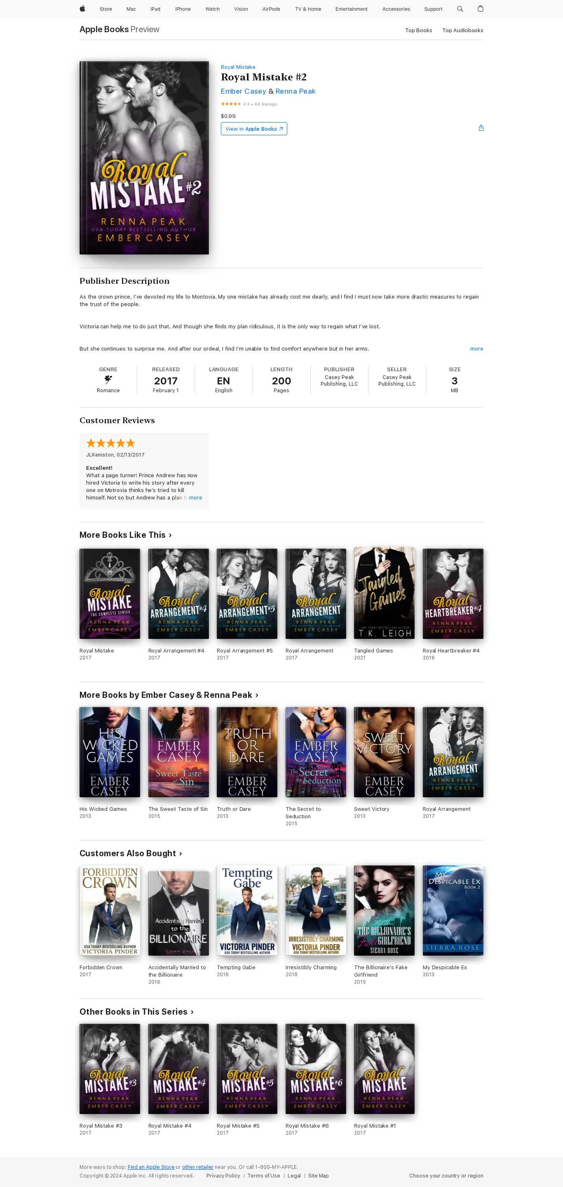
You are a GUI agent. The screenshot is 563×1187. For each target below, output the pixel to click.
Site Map (318, 1176)
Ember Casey (243, 91)
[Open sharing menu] (481, 128)
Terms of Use (263, 1176)
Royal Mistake (238, 67)
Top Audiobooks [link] (462, 30)
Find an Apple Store (151, 1167)
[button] (460, 9)
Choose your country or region (446, 1176)
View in (251, 129)
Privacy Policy (223, 1176)
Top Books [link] (418, 30)
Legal (294, 1176)
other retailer (197, 1167)
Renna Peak (296, 91)
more (476, 349)
